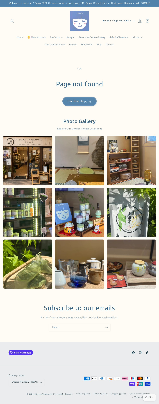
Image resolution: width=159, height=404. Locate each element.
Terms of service (142, 397)
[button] (12, 21)
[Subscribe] (106, 327)
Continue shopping (79, 101)
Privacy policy (83, 394)
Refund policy (101, 394)
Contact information (140, 394)
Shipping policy (118, 394)
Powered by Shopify (63, 394)
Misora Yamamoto (44, 394)
